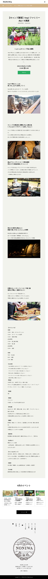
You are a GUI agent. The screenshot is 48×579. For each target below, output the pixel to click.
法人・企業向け (13, 523)
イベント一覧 (24, 512)
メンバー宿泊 (28, 524)
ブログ (19, 524)
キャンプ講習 (31, 525)
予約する (24, 72)
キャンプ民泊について (35, 527)
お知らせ (16, 524)
